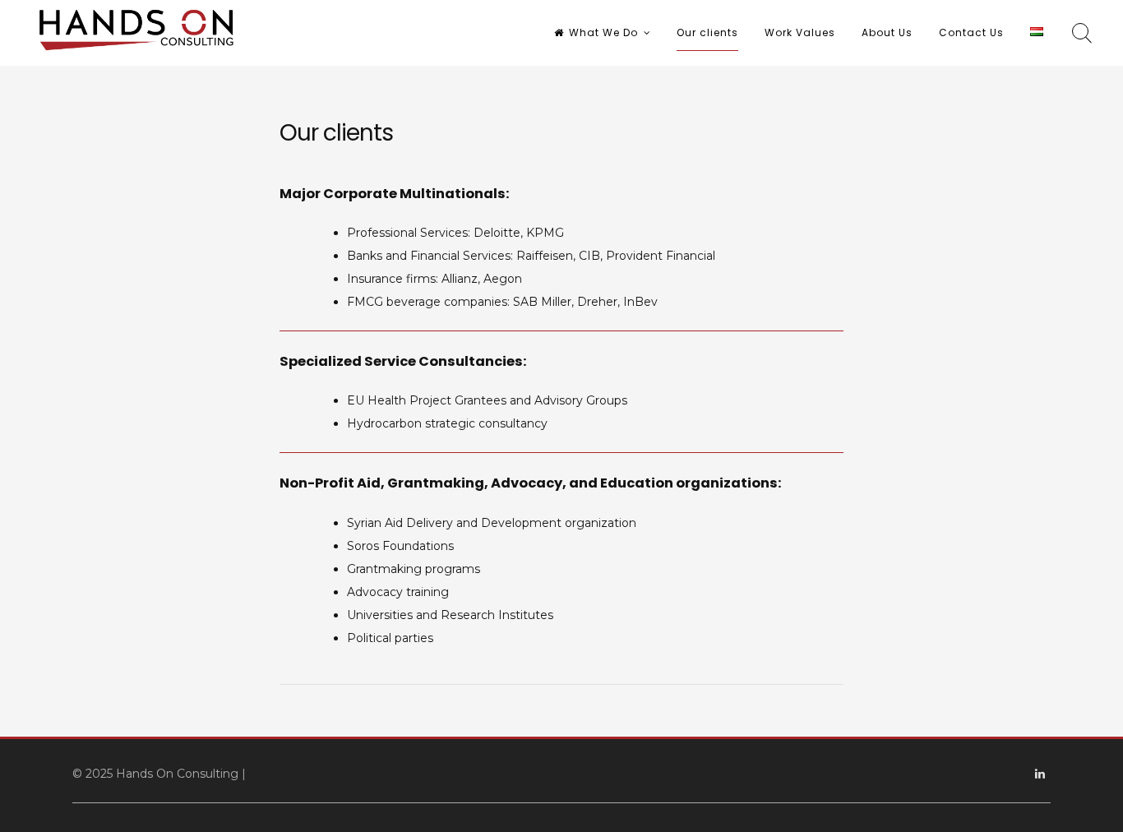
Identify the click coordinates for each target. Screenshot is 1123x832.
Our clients (707, 32)
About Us (887, 32)
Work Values (800, 32)
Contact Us (971, 32)
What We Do (603, 32)
